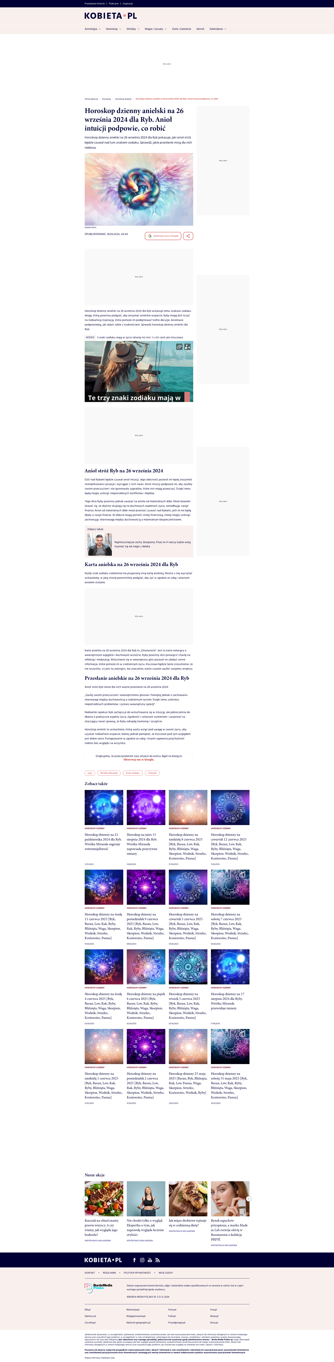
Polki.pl (172, 1316)
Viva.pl (213, 1309)
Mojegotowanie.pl (135, 1316)
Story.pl (214, 1322)
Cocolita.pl (90, 1322)
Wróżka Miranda (109, 773)
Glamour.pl (90, 1316)
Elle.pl (87, 1309)
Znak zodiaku (133, 773)
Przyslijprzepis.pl (176, 1322)
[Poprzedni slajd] (85, 1198)
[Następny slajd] (248, 1198)
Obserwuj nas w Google (165, 236)
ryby (89, 773)
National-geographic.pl (138, 1322)
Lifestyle (152, 773)
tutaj (112, 1358)
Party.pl (172, 1309)
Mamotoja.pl (132, 1309)
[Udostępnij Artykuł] (188, 236)
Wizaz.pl (214, 1316)
